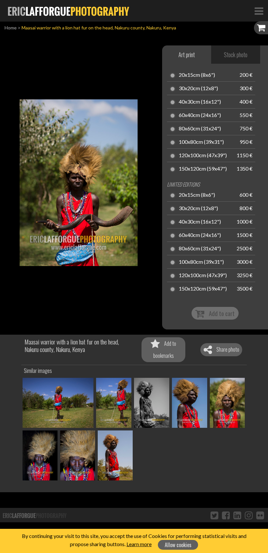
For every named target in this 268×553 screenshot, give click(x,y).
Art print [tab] (186, 54)
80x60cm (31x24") (200, 128)
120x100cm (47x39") (203, 155)
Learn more (139, 544)
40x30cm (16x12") (200, 102)
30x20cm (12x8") (198, 88)
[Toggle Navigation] (259, 10)
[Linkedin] (237, 515)
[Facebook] (226, 515)
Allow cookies (178, 545)
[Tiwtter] (214, 515)
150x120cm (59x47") (203, 169)
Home (11, 27)
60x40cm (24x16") (200, 115)
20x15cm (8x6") (197, 75)
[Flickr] (260, 515)
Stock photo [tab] (235, 54)
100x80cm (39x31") (201, 142)
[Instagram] (249, 515)
